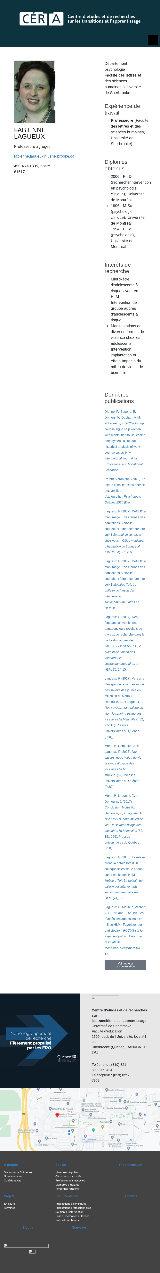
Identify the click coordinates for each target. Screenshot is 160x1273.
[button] (125, 965)
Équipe (60, 1164)
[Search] (135, 7)
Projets (9, 1196)
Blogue (27, 1227)
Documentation (66, 1196)
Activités (130, 1196)
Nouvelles (79, 1227)
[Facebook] (143, 7)
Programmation (130, 1164)
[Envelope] (153, 7)
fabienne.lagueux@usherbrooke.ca (44, 156)
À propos (11, 1164)
